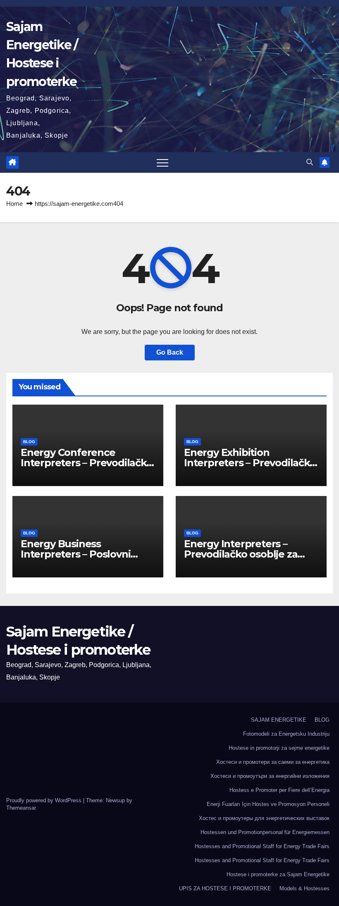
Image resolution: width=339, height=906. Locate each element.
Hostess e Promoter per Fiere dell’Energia (279, 790)
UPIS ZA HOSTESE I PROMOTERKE (225, 888)
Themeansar (21, 808)
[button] (309, 162)
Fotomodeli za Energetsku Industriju (286, 734)
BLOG (29, 441)
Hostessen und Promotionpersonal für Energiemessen (265, 832)
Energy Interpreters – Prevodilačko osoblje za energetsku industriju (240, 554)
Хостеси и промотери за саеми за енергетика (272, 762)
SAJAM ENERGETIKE (278, 720)
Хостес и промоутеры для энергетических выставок (264, 818)
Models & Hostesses (304, 888)
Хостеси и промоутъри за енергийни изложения (269, 776)
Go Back (169, 352)
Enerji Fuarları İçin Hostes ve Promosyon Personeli (268, 804)
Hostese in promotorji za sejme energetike (279, 748)
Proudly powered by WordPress (44, 800)
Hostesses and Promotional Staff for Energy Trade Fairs (262, 846)
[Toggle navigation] (162, 162)
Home (14, 203)
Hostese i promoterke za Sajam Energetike (278, 874)
